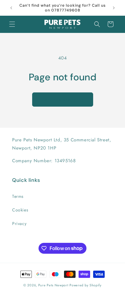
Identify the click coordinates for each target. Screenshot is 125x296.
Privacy (19, 223)
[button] (12, 24)
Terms (18, 196)
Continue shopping (62, 99)
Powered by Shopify (85, 285)
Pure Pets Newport (53, 285)
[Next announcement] (113, 7)
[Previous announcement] (11, 7)
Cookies (20, 210)
